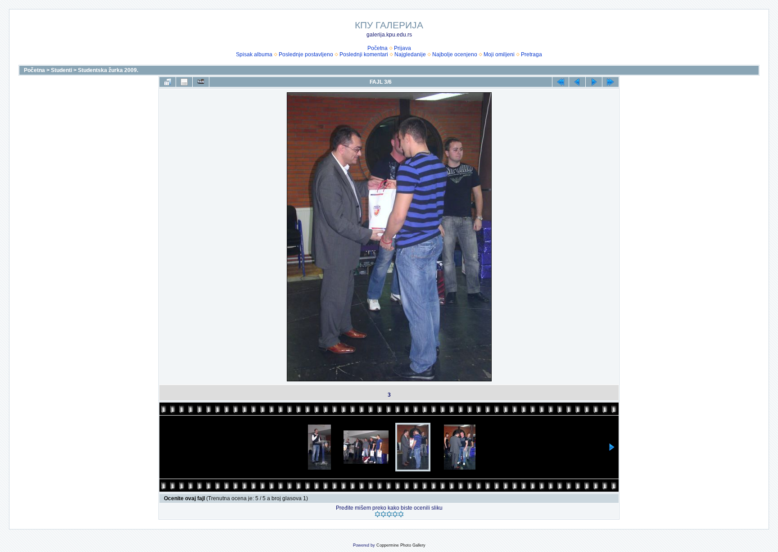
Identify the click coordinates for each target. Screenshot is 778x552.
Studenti (61, 70)
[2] (383, 514)
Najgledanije (410, 54)
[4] (395, 514)
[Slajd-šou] (201, 82)
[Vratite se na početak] (560, 82)
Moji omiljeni (499, 54)
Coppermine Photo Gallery (400, 545)
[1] (377, 514)
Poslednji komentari (363, 54)
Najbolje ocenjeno (454, 54)
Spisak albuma (254, 54)
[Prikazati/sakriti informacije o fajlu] (184, 82)
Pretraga (531, 54)
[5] (401, 514)
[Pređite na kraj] (610, 82)
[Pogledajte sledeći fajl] (594, 82)
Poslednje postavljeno (306, 54)
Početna (377, 48)
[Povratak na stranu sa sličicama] (167, 82)
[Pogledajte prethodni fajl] (577, 82)
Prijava (402, 48)
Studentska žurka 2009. (108, 70)
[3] (389, 514)
